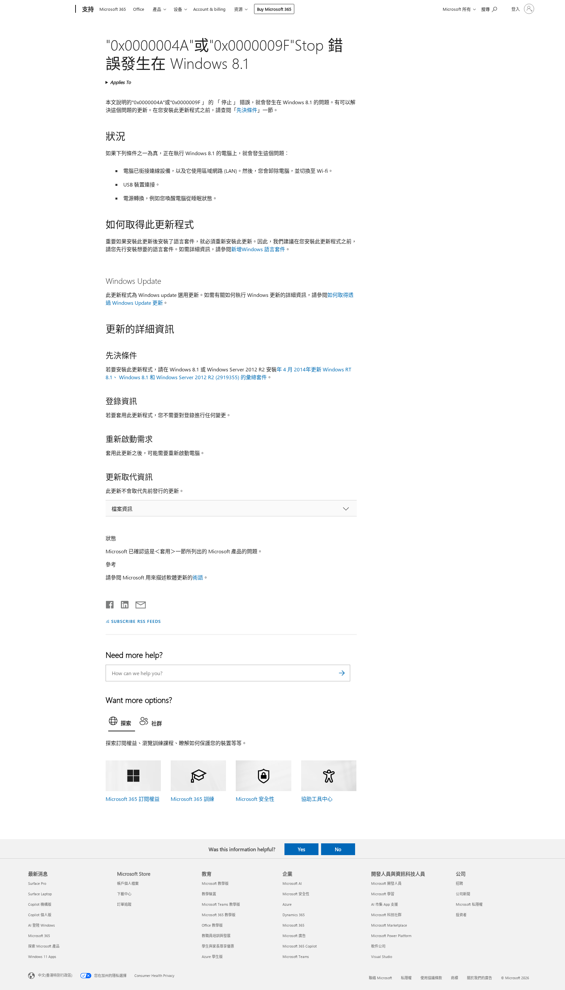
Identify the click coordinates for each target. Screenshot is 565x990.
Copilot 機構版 (39, 904)
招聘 (459, 883)
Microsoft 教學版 (215, 883)
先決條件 (246, 109)
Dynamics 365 (293, 914)
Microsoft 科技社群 (386, 914)
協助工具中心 (317, 798)
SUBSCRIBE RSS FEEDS (136, 621)
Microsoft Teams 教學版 (221, 904)
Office (138, 9)
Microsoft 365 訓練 (192, 798)
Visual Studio (381, 956)
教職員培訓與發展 (216, 935)
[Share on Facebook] (110, 603)
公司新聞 (463, 893)
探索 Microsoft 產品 (44, 946)
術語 (198, 577)
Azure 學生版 (212, 956)
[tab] (121, 722)
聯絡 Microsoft (380, 977)
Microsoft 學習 (382, 893)
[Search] (342, 673)
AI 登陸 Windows (41, 925)
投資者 (461, 914)
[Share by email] (137, 603)
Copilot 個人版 (39, 914)
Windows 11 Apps (42, 956)
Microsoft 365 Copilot (299, 946)
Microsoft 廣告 (294, 935)
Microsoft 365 (112, 9)
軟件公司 (378, 946)
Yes (301, 849)
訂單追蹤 (124, 904)
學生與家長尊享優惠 (218, 946)
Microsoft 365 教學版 (218, 914)
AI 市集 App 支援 (384, 904)
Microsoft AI (292, 883)
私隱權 (406, 977)
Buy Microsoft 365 (274, 9)
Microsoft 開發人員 (386, 883)
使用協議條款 (431, 977)
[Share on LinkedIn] (122, 603)
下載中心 (124, 893)
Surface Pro (37, 883)
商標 (454, 977)
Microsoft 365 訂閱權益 (133, 798)
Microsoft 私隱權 (469, 904)
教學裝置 (209, 893)
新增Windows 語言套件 (258, 249)
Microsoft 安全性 (255, 798)
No (338, 849)
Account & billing (209, 9)
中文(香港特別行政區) (55, 974)
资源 (238, 9)
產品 (157, 9)
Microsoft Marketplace (389, 925)
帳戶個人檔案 (128, 883)
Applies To (120, 82)
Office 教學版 (212, 925)
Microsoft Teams (295, 956)
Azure (287, 904)
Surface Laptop (40, 893)
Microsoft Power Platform (391, 935)
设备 (178, 9)
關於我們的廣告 (479, 977)
